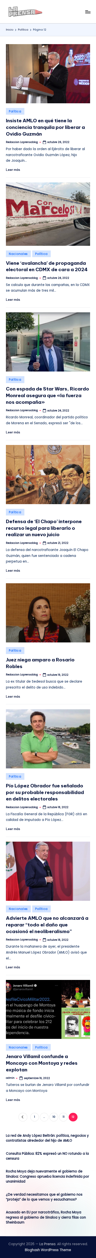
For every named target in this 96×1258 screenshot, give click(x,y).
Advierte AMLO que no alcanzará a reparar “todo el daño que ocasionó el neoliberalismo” (47, 924)
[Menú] (87, 11)
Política (15, 111)
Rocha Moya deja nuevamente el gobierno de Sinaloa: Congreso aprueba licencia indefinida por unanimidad (47, 1176)
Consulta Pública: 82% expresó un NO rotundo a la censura (47, 1156)
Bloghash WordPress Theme (48, 1250)
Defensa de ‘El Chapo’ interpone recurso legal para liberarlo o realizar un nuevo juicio (44, 528)
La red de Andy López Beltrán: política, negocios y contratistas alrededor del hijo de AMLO (47, 1138)
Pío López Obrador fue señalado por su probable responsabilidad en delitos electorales (45, 792)
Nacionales (18, 254)
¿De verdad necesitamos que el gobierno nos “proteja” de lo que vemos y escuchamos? (44, 1197)
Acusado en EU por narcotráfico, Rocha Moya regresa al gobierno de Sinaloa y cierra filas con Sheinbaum (46, 1217)
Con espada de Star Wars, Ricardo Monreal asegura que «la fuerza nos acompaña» (47, 395)
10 (53, 1117)
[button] (22, 1117)
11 (63, 1117)
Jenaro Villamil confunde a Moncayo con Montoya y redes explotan (42, 1063)
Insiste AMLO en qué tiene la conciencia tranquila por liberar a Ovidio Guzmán (45, 127)
